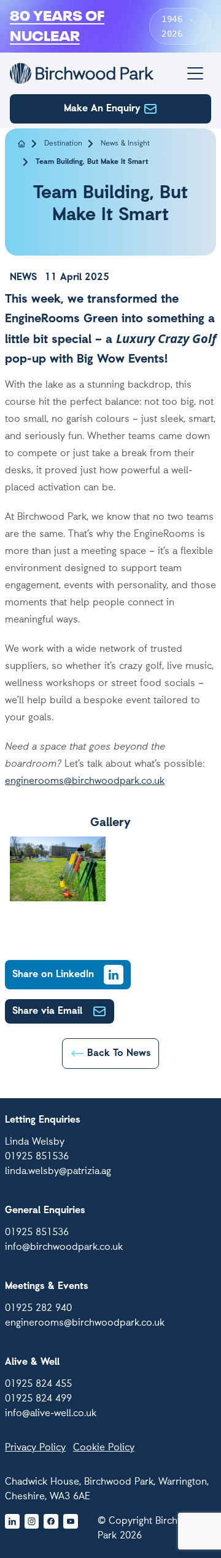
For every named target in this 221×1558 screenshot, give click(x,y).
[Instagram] (32, 1521)
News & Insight (125, 144)
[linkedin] (12, 1521)
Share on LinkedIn (53, 974)
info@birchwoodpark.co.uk (64, 1247)
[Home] (81, 73)
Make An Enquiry (102, 109)
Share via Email (47, 1011)
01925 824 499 (38, 1399)
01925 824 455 (38, 1384)
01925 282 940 (38, 1308)
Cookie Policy (103, 1448)
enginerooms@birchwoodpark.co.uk (85, 781)
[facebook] (51, 1521)
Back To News (119, 1053)
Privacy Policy (35, 1448)
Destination (63, 144)
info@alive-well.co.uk (50, 1413)
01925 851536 (37, 1157)
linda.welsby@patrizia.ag (58, 1171)
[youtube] (70, 1521)
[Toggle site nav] (195, 73)
